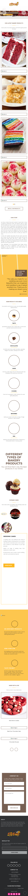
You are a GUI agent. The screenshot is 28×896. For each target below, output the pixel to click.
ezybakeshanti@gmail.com (14, 878)
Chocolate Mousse (14, 742)
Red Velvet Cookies (14, 720)
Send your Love (9, 648)
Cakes (14, 368)
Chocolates (14, 346)
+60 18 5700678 (14, 872)
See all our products (14, 208)
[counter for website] (14, 894)
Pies (14, 436)
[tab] (4, 514)
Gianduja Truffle (14, 154)
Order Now (8, 565)
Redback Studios (21, 888)
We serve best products (13, 629)
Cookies (14, 391)
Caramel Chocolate (14, 197)
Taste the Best (9, 668)
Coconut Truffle (14, 68)
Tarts (14, 323)
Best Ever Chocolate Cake (14, 731)
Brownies (14, 413)
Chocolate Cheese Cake (14, 111)
